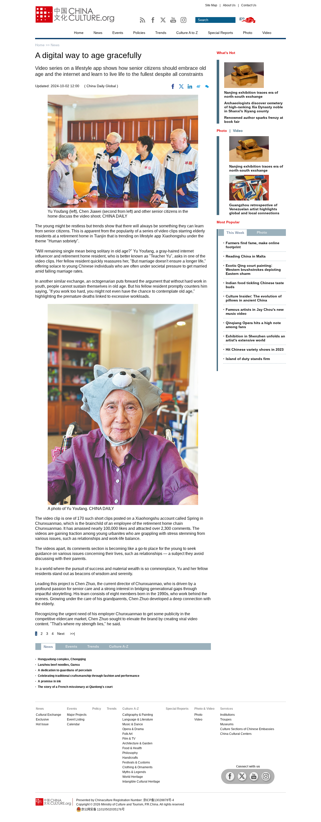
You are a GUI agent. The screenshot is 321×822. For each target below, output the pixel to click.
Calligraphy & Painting (137, 714)
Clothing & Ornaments (137, 767)
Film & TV (128, 738)
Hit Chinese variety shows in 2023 (255, 349)
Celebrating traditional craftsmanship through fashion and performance (88, 676)
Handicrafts (130, 757)
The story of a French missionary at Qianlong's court (75, 687)
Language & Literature (137, 719)
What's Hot (226, 53)
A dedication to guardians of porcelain (65, 670)
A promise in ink (49, 681)
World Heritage (132, 777)
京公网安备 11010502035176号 (103, 809)
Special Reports (220, 33)
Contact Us (248, 5)
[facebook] (173, 88)
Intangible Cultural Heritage (141, 781)
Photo (247, 33)
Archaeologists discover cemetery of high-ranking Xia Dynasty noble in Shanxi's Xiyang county (253, 107)
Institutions (227, 714)
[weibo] (198, 88)
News (98, 33)
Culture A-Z (130, 708)
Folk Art (127, 734)
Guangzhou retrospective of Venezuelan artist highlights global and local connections (254, 209)
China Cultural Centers (236, 734)
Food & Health (132, 748)
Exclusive (42, 719)
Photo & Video (204, 708)
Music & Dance (132, 724)
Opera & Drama (133, 729)
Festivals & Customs (136, 762)
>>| (72, 634)
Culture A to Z (187, 33)
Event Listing (76, 719)
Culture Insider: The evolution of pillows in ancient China (254, 298)
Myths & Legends (134, 772)
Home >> (43, 45)
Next (60, 634)
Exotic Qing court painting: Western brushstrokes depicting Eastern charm (253, 270)
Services (226, 708)
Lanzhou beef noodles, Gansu (59, 664)
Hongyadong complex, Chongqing (62, 659)
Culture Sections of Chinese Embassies (247, 729)
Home (79, 33)
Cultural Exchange (48, 714)
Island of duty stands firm (248, 359)
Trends (160, 33)
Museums (226, 724)
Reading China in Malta (246, 256)
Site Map (211, 5)
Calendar (73, 724)
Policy (96, 708)
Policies (139, 33)
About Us (229, 5)
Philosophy (130, 753)
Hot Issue (42, 724)
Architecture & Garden (137, 743)
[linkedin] (190, 88)
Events (117, 33)
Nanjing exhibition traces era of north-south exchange (251, 94)
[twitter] (181, 88)
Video (266, 33)
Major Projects (77, 714)
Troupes (225, 719)
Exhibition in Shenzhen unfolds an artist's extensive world (255, 338)
